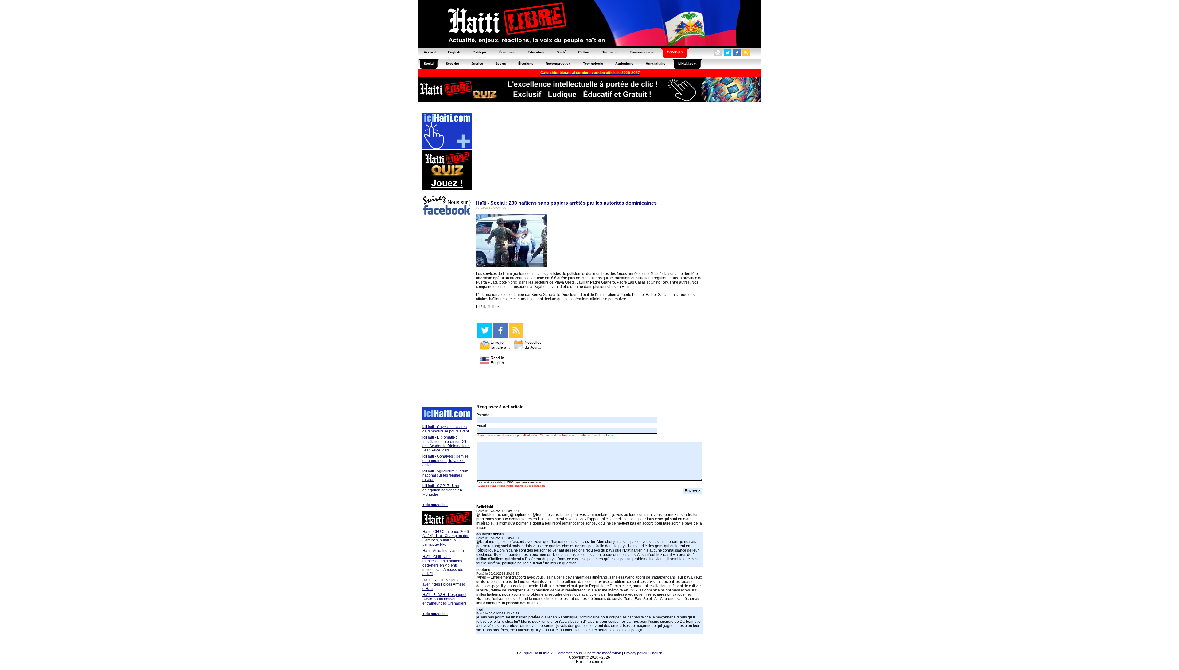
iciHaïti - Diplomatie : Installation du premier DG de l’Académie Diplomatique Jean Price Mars (446, 443)
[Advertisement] (446, 312)
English (656, 653)
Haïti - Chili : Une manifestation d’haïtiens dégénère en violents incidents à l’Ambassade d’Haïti (442, 565)
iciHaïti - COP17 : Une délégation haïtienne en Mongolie (442, 490)
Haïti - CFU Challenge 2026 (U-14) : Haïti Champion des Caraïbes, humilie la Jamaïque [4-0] (445, 538)
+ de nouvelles (435, 505)
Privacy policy (635, 653)
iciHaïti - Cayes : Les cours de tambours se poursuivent (445, 429)
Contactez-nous (568, 653)
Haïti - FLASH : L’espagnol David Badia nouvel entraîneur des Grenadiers (444, 599)
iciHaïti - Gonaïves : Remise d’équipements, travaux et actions (445, 460)
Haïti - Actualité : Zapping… (445, 550)
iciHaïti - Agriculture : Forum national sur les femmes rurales (445, 475)
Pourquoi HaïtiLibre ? (535, 653)
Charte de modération (603, 653)
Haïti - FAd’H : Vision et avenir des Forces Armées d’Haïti (444, 584)
